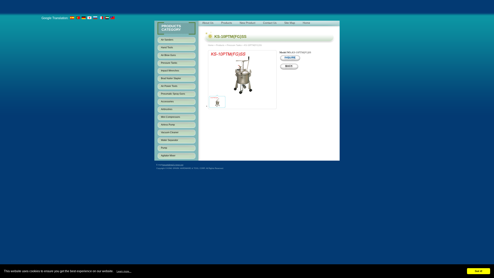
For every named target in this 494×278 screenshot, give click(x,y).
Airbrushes (166, 109)
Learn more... (124, 271)
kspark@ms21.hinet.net (172, 165)
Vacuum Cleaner (169, 132)
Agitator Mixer (168, 155)
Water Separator (169, 140)
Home (211, 45)
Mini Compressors (170, 117)
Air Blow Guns (168, 55)
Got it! (478, 271)
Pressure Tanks (169, 63)
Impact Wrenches (170, 70)
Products (220, 45)
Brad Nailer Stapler (171, 78)
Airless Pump (168, 124)
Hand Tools (167, 47)
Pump (164, 148)
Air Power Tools (169, 86)
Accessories (167, 101)
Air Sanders (167, 39)
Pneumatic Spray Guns (173, 93)
